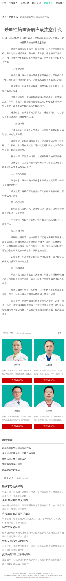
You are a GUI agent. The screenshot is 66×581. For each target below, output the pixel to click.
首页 (3, 3)
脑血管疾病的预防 (11, 469)
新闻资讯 (48, 3)
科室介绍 (25, 3)
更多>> (61, 333)
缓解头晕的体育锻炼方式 (14, 458)
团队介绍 (36, 3)
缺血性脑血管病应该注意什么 (16, 448)
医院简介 (13, 3)
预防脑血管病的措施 (12, 464)
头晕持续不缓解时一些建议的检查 (18, 453)
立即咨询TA (17, 380)
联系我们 (60, 3)
